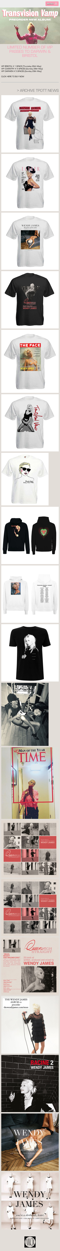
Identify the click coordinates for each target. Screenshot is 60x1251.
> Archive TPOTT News (38, 90)
